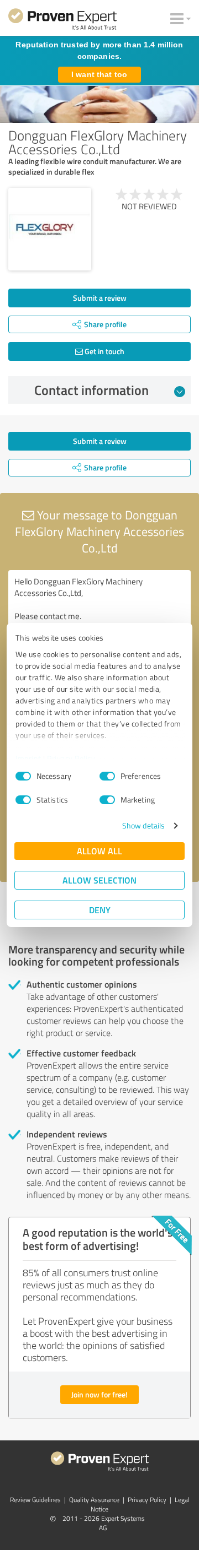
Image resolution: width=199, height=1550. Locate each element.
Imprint (28, 758)
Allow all (99, 850)
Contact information (91, 390)
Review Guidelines (35, 1499)
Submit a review (100, 297)
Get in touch (103, 351)
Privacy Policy (71, 758)
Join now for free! (99, 1394)
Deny (100, 909)
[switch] (107, 776)
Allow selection (99, 880)
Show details (143, 825)
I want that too (99, 74)
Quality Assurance (94, 1499)
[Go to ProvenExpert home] (62, 21)
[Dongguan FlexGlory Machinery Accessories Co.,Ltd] (49, 229)
